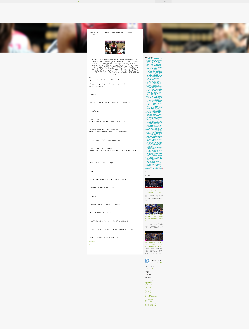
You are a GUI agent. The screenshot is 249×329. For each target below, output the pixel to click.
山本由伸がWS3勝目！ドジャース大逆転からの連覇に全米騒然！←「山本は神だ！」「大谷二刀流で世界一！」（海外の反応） (153, 190)
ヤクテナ (146, 297)
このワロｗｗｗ (148, 287)
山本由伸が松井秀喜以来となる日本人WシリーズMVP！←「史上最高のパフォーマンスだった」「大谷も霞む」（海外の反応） (154, 244)
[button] (89, 37)
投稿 (148, 272)
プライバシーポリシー (149, 268)
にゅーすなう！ (148, 291)
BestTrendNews (148, 282)
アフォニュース (148, 286)
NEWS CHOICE (148, 283)
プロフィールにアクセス (157, 262)
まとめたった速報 (148, 295)
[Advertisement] (39, 9)
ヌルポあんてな (148, 294)
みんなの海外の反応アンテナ (151, 296)
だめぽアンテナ (148, 290)
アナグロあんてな (148, 284)
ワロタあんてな (148, 300)
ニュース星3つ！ (148, 292)
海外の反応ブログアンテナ (150, 305)
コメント (149, 274)
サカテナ (146, 288)
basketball (91, 241)
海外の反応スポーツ (156, 260)
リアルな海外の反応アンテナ (151, 299)
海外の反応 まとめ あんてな (150, 303)
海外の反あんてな (148, 301)
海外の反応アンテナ (149, 304)
